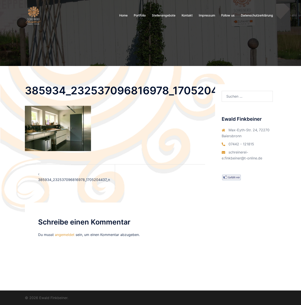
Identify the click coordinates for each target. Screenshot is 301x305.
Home (123, 15)
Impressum (207, 15)
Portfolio (140, 15)
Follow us (228, 15)
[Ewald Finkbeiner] (33, 15)
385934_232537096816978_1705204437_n (74, 179)
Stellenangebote (163, 15)
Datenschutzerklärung (257, 15)
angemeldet (64, 234)
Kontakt (187, 15)
